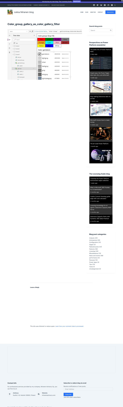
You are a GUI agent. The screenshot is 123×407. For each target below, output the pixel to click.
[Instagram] (112, 5)
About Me (93, 12)
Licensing (92, 251)
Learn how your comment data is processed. (69, 326)
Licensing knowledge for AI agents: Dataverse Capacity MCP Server (100, 207)
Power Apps (93, 262)
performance (93, 258)
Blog (86, 12)
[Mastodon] (97, 5)
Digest (91, 244)
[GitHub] (108, 5)
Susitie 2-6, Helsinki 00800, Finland (24, 395)
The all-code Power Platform (99, 143)
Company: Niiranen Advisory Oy (41, 5)
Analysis (91, 238)
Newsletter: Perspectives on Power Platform (19, 5)
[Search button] (110, 30)
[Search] (114, 5)
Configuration (93, 242)
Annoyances (93, 240)
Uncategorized (94, 269)
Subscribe (68, 394)
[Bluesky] (101, 5)
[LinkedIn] (94, 5)
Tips (90, 264)
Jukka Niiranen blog (24, 12)
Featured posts (94, 247)
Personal (92, 260)
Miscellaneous (93, 253)
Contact (100, 12)
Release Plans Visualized (58, 5)
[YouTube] (105, 5)
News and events (94, 255)
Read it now (77, 1)
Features (92, 249)
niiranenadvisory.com (48, 395)
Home (81, 12)
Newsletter (110, 12)
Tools (91, 266)
